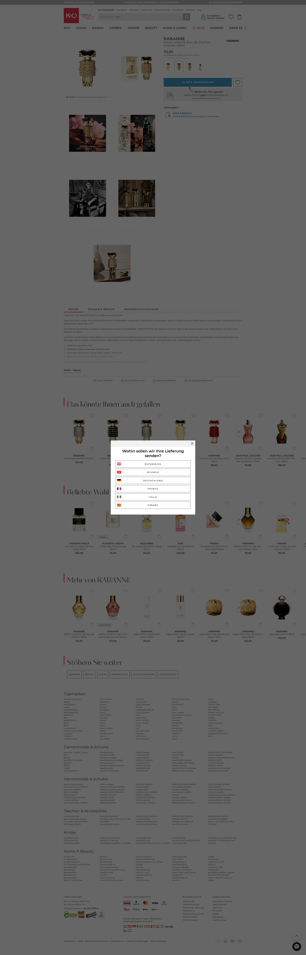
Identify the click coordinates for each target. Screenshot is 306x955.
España (153, 505)
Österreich (153, 464)
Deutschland (153, 480)
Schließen (192, 443)
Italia (153, 497)
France (153, 488)
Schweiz (153, 472)
